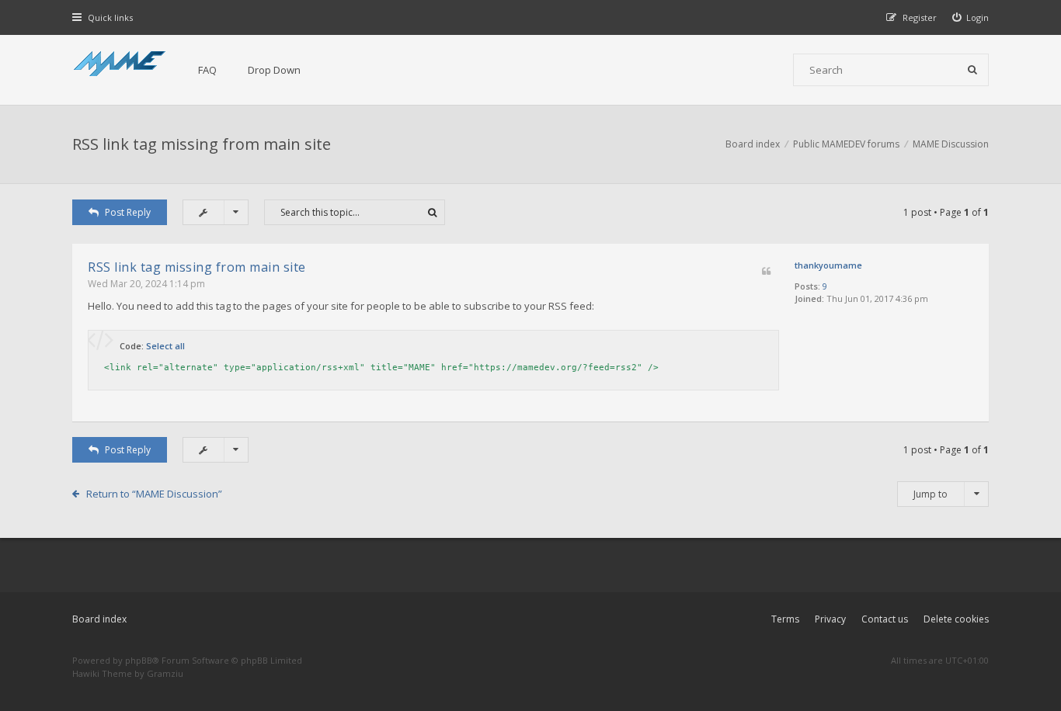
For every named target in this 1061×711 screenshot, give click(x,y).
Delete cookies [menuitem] (956, 619)
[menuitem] (971, 17)
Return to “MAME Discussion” (154, 494)
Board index (99, 619)
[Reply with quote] (766, 272)
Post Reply (128, 212)
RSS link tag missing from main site (201, 144)
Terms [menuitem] (785, 619)
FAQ (207, 70)
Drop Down (274, 70)
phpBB (138, 660)
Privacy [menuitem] (830, 619)
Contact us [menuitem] (884, 619)
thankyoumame (828, 265)
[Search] (972, 69)
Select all (165, 346)
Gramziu (165, 673)
